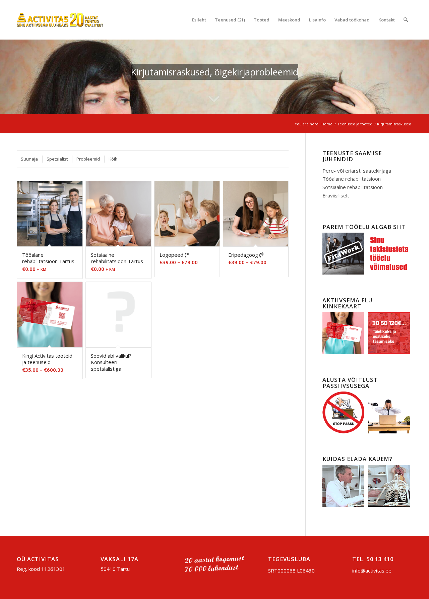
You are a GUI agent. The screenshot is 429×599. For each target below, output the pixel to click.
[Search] (405, 20)
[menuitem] (199, 20)
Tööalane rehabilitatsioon (351, 178)
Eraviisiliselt (335, 195)
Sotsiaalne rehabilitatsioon (352, 187)
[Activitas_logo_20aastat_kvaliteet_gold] (60, 20)
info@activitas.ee (371, 570)
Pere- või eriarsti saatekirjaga (356, 170)
